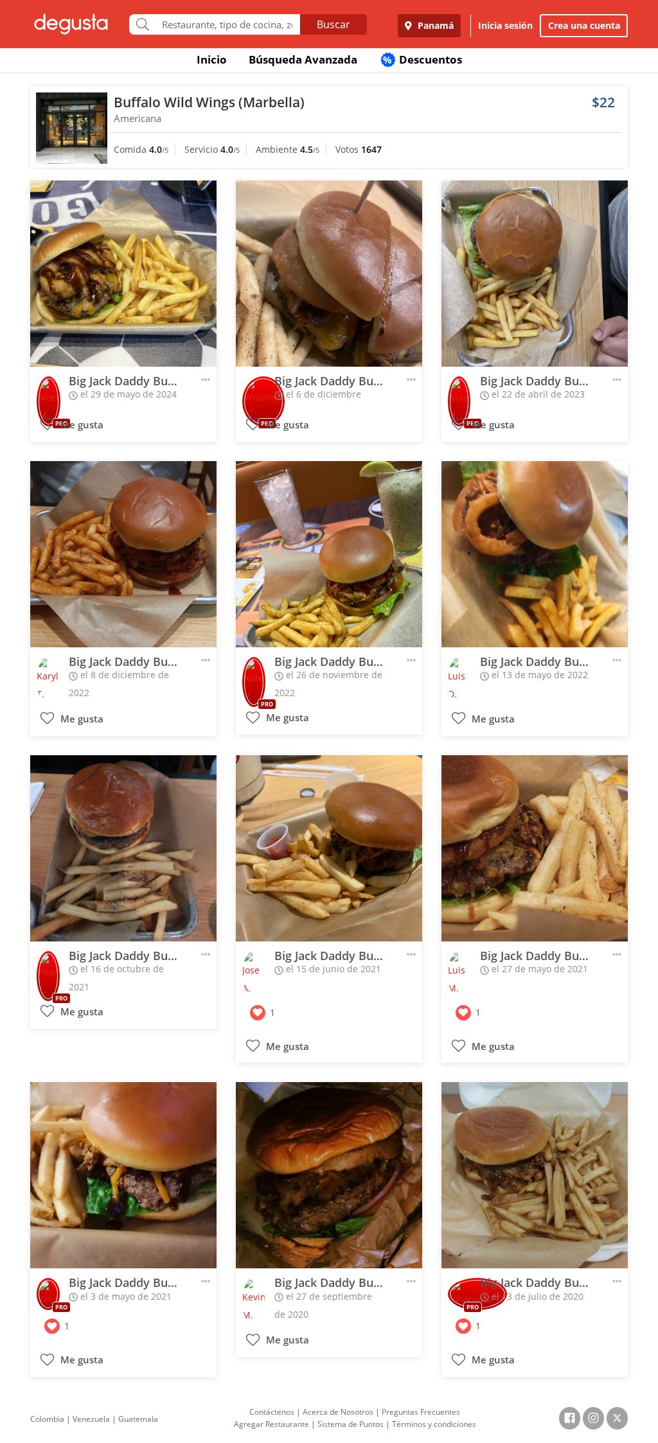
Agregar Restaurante (271, 1424)
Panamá (434, 25)
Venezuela (91, 1418)
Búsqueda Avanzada (303, 59)
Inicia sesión (505, 25)
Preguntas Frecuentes (421, 1411)
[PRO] (48, 392)
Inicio (212, 59)
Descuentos (422, 59)
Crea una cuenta (584, 25)
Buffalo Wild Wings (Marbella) (209, 102)
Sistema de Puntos (350, 1424)
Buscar (333, 24)
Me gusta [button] (80, 425)
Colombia (47, 1418)
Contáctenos (271, 1411)
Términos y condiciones (434, 1424)
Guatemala (138, 1418)
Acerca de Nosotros (338, 1411)
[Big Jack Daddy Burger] (123, 273)
